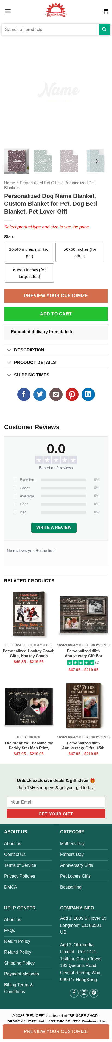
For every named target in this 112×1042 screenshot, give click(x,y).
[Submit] (104, 29)
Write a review (54, 527)
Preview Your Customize (56, 295)
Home (9, 182)
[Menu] (7, 11)
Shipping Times (31, 375)
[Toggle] (9, 350)
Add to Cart (56, 314)
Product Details (35, 362)
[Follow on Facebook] (74, 993)
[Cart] (105, 11)
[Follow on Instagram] (84, 993)
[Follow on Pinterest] (93, 993)
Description (29, 350)
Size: (9, 236)
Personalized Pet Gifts (40, 182)
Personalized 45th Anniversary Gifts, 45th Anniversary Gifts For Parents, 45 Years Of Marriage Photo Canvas (83, 745)
